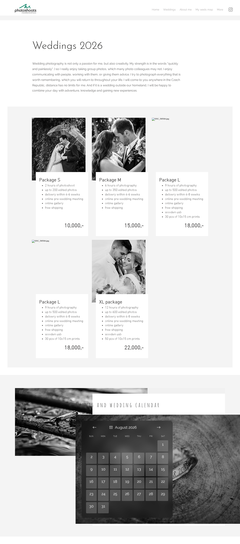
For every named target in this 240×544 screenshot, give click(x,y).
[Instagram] (230, 9)
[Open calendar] (111, 427)
